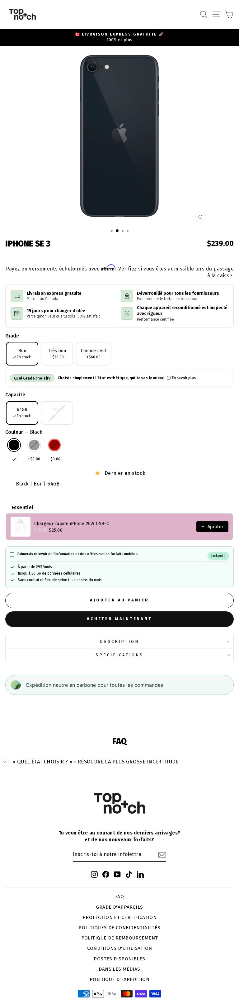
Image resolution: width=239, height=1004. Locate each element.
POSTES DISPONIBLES (119, 959)
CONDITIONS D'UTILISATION (119, 948)
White (34, 445)
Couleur (23, 432)
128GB (57, 412)
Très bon (57, 353)
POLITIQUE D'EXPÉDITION (119, 979)
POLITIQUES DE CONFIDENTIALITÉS (119, 927)
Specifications (119, 655)
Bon (24, 353)
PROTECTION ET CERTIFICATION (119, 917)
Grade (12, 336)
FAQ (119, 896)
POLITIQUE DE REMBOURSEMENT (119, 938)
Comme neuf (93, 353)
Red (54, 445)
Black (14, 445)
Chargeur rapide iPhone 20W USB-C (71, 523)
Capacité (15, 395)
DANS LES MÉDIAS (119, 969)
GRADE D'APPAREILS (119, 907)
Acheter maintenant (119, 618)
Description (119, 641)
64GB (24, 412)
